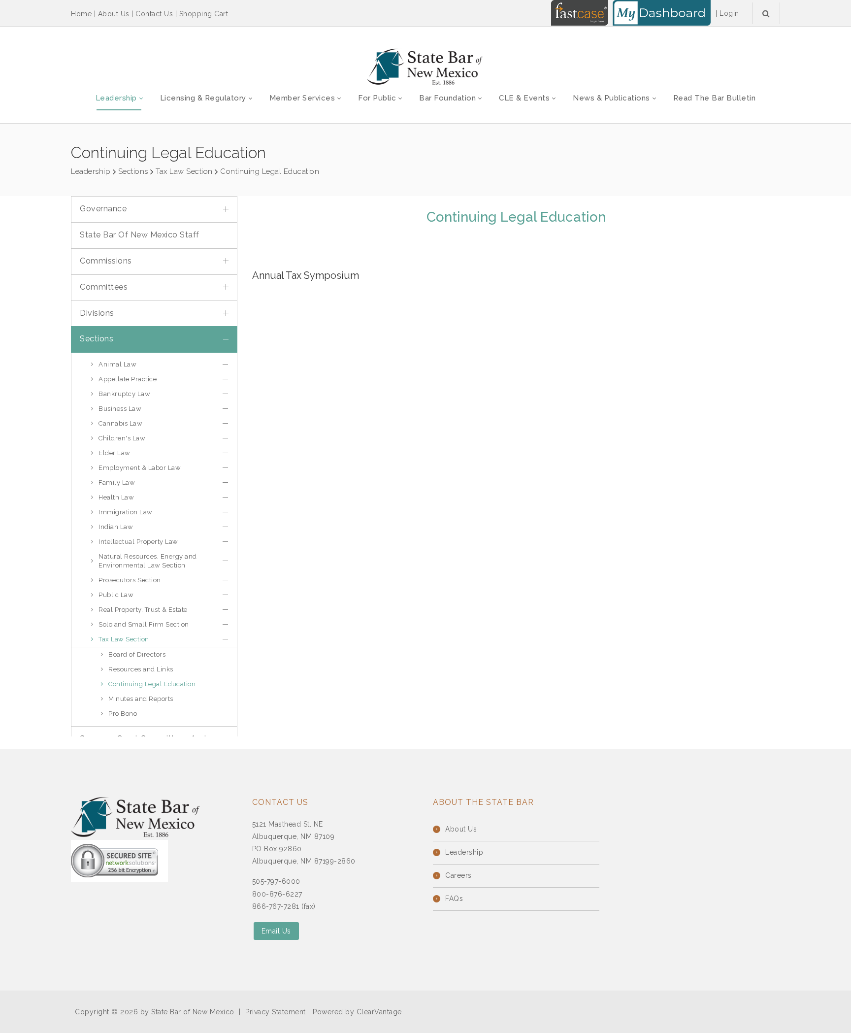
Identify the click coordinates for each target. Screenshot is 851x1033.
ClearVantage (379, 1012)
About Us (114, 14)
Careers (458, 875)
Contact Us (154, 14)
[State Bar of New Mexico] (425, 67)
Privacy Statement (275, 1012)
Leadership (464, 852)
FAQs (454, 898)
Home (81, 14)
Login (729, 13)
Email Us (276, 931)
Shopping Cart (204, 14)
